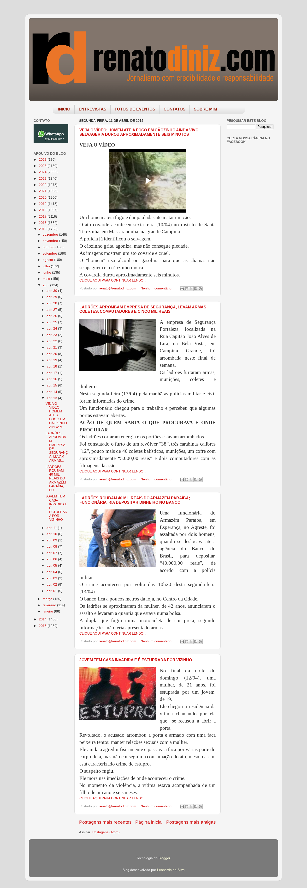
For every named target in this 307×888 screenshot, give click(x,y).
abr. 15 (52, 385)
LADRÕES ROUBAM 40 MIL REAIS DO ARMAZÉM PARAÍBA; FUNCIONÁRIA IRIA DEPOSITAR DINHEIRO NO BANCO (134, 500)
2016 (43, 223)
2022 (43, 185)
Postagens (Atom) (106, 832)
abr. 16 (52, 379)
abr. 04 (52, 572)
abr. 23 (52, 335)
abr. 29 (52, 297)
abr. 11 (52, 528)
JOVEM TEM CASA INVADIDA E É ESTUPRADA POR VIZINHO (135, 660)
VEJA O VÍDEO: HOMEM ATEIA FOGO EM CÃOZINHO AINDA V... (56, 415)
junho (47, 272)
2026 (43, 159)
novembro (51, 241)
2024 (43, 172)
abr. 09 (52, 540)
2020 (43, 197)
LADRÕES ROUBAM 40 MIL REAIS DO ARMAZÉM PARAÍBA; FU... (56, 478)
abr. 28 (52, 303)
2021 (43, 191)
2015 (43, 229)
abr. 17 (52, 373)
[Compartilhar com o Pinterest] (200, 288)
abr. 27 (52, 310)
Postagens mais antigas (191, 822)
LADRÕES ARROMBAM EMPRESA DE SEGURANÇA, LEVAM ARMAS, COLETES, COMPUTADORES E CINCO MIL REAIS (143, 309)
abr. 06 (52, 559)
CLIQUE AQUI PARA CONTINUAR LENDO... (112, 280)
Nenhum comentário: (157, 288)
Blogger (164, 858)
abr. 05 (52, 565)
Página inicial (149, 822)
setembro (50, 253)
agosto (48, 260)
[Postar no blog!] (186, 288)
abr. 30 (52, 291)
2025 (43, 166)
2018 (43, 210)
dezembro (51, 234)
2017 (43, 216)
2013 (43, 626)
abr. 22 (52, 341)
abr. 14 (52, 392)
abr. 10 (52, 534)
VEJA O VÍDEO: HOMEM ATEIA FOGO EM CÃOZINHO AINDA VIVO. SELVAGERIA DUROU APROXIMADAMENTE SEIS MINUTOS (139, 132)
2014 (43, 619)
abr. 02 (52, 584)
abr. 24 (52, 328)
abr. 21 (52, 347)
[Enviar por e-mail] (182, 288)
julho (47, 266)
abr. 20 (52, 354)
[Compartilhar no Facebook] (195, 288)
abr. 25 (52, 322)
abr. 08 (52, 546)
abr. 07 (52, 553)
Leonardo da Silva (171, 870)
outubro (49, 247)
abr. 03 (52, 578)
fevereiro (50, 605)
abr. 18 (52, 366)
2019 (43, 204)
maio (47, 279)
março (48, 599)
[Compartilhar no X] (191, 288)
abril (46, 285)
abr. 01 (52, 591)
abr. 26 (52, 316)
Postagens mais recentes (105, 822)
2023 (43, 178)
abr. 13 (52, 398)
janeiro (48, 611)
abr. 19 (52, 360)
